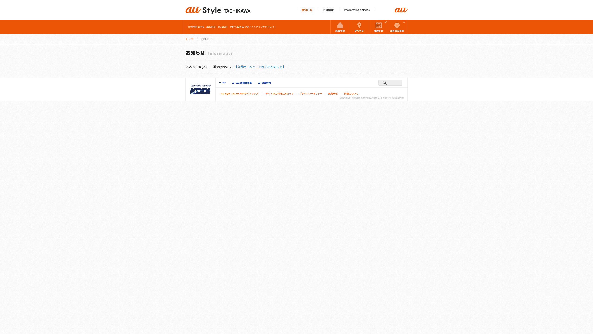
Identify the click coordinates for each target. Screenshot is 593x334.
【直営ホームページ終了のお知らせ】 (259, 67)
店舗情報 (328, 10)
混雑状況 (397, 27)
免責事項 (333, 93)
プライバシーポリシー (310, 93)
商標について (351, 93)
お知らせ (306, 10)
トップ (189, 39)
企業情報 (264, 83)
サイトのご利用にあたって (279, 93)
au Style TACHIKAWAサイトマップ (239, 93)
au (222, 83)
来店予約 (378, 27)
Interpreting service (357, 10)
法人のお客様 (242, 83)
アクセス (359, 27)
